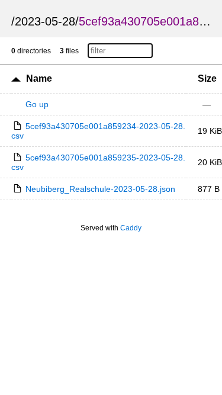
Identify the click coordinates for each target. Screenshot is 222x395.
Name (39, 78)
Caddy (130, 228)
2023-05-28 (45, 21)
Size (207, 78)
